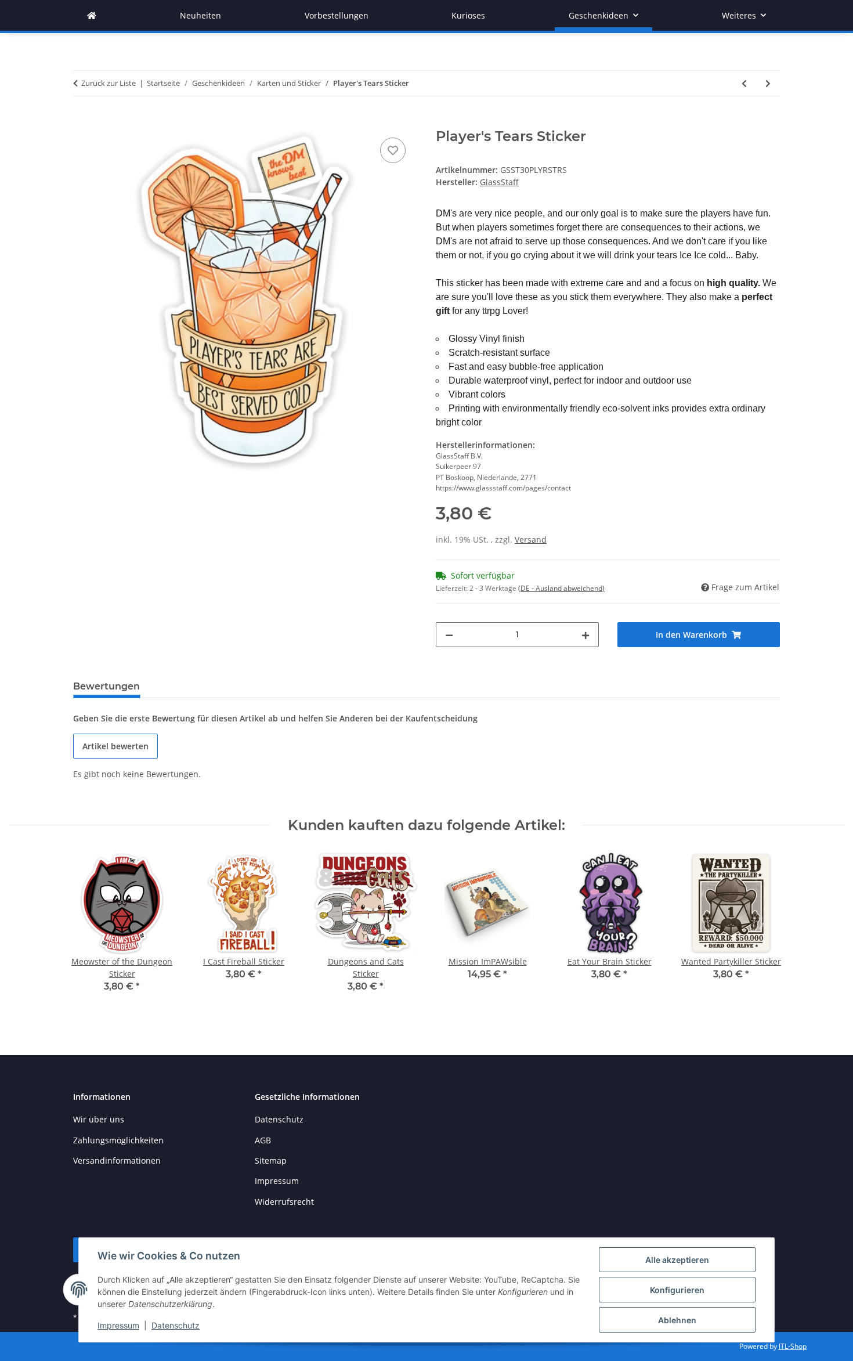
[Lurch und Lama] (91, 15)
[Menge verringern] (449, 635)
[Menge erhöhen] (585, 635)
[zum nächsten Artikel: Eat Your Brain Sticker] (768, 83)
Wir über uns (98, 1119)
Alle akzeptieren (677, 1260)
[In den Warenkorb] (82, 121)
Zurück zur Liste (108, 83)
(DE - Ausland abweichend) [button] (561, 588)
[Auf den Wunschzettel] (393, 150)
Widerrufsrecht (284, 1201)
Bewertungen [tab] (106, 686)
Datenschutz (175, 1325)
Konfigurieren (677, 1290)
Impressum (118, 1325)
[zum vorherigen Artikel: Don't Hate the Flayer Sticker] (744, 83)
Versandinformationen (117, 1160)
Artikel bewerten (115, 746)
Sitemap (271, 1160)
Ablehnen (677, 1320)
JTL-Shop (793, 1346)
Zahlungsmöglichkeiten (118, 1140)
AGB (263, 1140)
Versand (531, 539)
